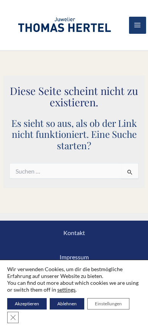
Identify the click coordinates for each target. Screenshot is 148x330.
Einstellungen (108, 303)
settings (66, 289)
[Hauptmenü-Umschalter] (137, 25)
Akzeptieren (27, 303)
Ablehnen (67, 303)
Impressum (74, 257)
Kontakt (74, 232)
